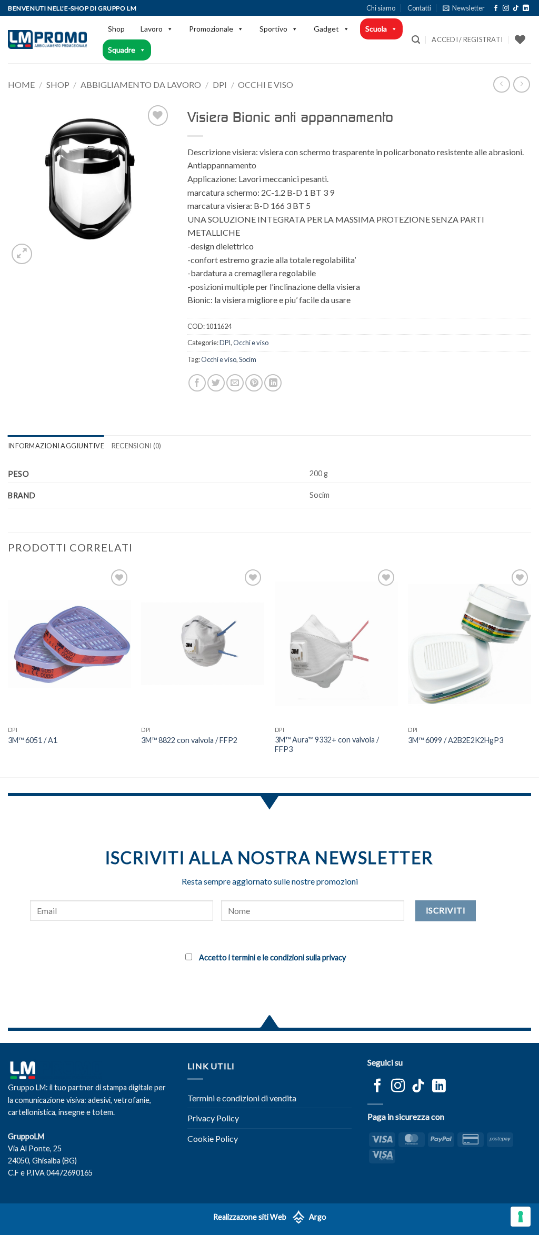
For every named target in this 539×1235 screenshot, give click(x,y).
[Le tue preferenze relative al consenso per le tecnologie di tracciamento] (521, 1217)
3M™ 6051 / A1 (32, 740)
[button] (464, 8)
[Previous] (8, 671)
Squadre (121, 49)
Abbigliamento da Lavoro (141, 84)
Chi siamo (380, 8)
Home (21, 84)
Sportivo (273, 28)
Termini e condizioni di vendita (241, 1098)
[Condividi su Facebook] (197, 382)
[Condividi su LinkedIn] (273, 382)
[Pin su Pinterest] (254, 382)
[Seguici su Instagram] (506, 8)
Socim (247, 359)
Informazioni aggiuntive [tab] (56, 445)
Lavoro (152, 28)
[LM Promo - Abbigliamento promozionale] (47, 39)
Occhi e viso (265, 84)
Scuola (376, 28)
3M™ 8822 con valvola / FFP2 (189, 740)
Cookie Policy (212, 1138)
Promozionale (211, 28)
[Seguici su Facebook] (496, 8)
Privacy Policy (213, 1118)
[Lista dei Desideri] (520, 39)
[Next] (530, 671)
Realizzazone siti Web (249, 1216)
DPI (220, 84)
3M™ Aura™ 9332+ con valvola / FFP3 (327, 744)
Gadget (326, 28)
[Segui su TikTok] (516, 8)
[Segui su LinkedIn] (526, 8)
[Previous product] (521, 84)
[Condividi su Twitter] (216, 382)
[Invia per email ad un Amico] (235, 382)
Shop (116, 28)
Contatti (419, 8)
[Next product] (501, 84)
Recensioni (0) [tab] (137, 445)
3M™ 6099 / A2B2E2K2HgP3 (455, 740)
